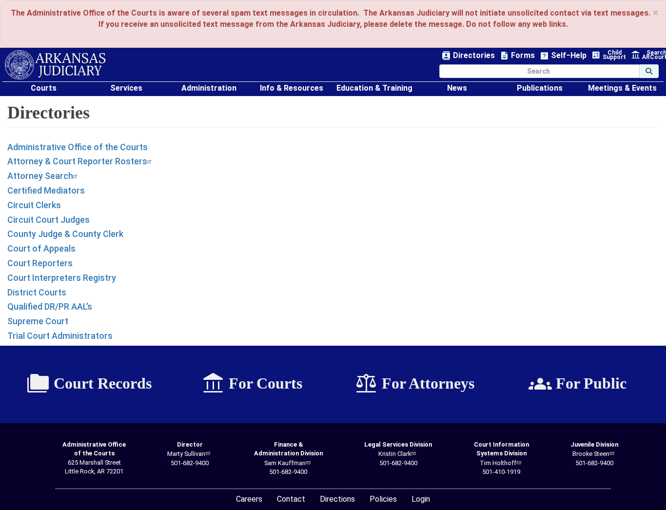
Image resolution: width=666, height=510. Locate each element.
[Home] (55, 64)
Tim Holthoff (498, 463)
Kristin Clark (394, 453)
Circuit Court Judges (48, 220)
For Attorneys (414, 384)
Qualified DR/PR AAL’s (49, 306)
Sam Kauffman (285, 463)
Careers (249, 499)
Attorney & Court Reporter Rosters (77, 161)
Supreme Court (37, 321)
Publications (540, 88)
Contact (291, 499)
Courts (44, 88)
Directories (468, 55)
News (457, 88)
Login (420, 499)
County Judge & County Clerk (65, 234)
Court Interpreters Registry (61, 278)
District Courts (36, 292)
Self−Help (563, 55)
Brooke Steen (590, 453)
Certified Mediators (46, 190)
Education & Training (374, 88)
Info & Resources (291, 88)
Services (126, 88)
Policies (383, 499)
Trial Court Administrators (60, 336)
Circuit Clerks (34, 205)
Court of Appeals (41, 248)
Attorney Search (40, 176)
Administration (208, 88)
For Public (578, 384)
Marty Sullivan (186, 453)
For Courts (251, 384)
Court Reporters (40, 263)
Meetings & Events (622, 88)
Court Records (89, 384)
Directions (337, 499)
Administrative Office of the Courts (77, 147)
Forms (517, 55)
